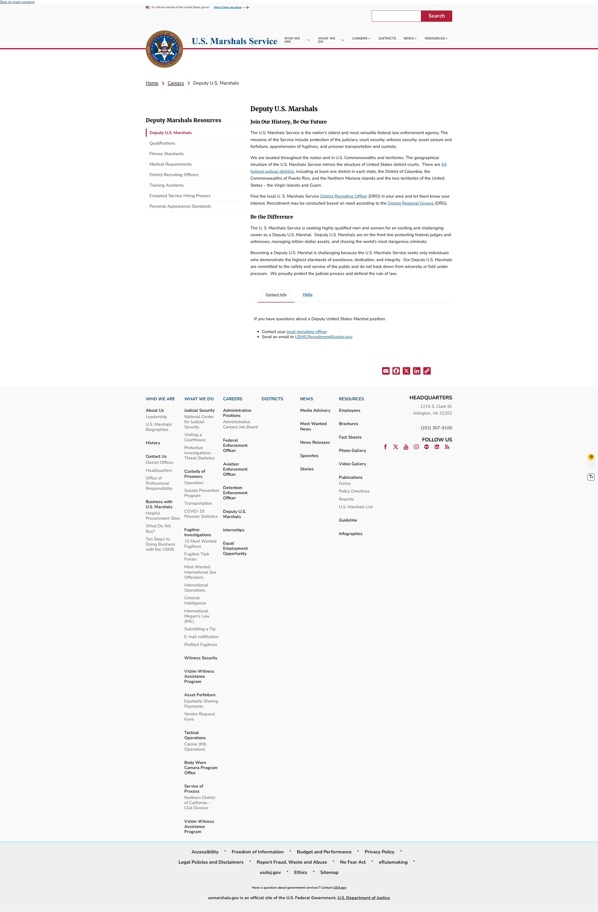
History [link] (153, 443)
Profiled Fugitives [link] (200, 644)
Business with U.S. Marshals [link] (159, 504)
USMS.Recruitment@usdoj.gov (323, 337)
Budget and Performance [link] (324, 851)
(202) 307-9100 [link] (436, 428)
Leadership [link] (156, 416)
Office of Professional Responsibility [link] (159, 483)
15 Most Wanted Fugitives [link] (200, 543)
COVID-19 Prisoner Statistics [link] (201, 513)
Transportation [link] (198, 503)
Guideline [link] (348, 520)
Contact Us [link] (156, 456)
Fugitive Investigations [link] (197, 532)
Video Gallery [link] (352, 464)
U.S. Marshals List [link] (356, 507)
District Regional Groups (411, 203)
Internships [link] (234, 530)
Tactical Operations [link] (195, 735)
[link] (164, 49)
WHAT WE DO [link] (199, 399)
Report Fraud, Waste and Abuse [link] (292, 862)
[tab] (276, 294)
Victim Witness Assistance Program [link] (199, 676)
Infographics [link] (351, 533)
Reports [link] (346, 499)
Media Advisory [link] (315, 410)
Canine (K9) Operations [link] (195, 746)
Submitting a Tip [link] (200, 629)
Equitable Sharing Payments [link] (201, 703)
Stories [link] (307, 469)
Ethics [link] (300, 872)
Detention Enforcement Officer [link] (235, 493)
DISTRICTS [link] (272, 399)
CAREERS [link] (232, 399)
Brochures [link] (348, 423)
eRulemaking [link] (393, 862)
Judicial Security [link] (199, 410)
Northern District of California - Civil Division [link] (199, 803)
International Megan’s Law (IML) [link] (197, 616)
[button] (386, 372)
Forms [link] (345, 483)
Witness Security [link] (200, 658)
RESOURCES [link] (351, 399)
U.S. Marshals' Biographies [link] (159, 426)
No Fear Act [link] (353, 862)
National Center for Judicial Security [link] (199, 422)
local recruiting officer (307, 331)
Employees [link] (349, 410)
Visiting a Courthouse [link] (195, 437)
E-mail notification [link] (201, 636)
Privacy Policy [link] (380, 851)
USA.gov (340, 887)
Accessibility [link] (205, 851)
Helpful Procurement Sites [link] (163, 515)
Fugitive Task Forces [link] (196, 556)
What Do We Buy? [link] (158, 528)
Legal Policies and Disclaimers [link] (211, 862)
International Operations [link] (196, 587)
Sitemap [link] (329, 872)
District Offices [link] (159, 462)
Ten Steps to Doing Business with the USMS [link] (160, 544)
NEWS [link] (306, 399)
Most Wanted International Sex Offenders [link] (200, 572)
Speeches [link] (309, 455)
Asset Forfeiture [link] (200, 695)
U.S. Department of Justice (364, 898)
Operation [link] (193, 483)
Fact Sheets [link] (350, 437)
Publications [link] (351, 477)
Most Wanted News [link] (313, 426)
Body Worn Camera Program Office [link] (201, 767)
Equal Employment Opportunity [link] (235, 548)
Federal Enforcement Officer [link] (235, 445)
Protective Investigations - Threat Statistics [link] (199, 453)
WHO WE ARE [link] (160, 399)
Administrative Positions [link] (237, 412)
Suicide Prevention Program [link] (201, 492)
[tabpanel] (351, 329)
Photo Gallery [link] (352, 450)
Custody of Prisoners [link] (194, 473)
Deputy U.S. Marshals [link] (234, 513)
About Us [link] (155, 410)
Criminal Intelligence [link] (195, 600)
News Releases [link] (315, 442)
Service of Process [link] (193, 788)
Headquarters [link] (159, 470)
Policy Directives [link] (354, 491)
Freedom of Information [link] (258, 851)
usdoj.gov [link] (270, 872)
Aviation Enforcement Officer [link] (235, 469)
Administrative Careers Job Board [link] (240, 424)
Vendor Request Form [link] (199, 716)
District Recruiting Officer (343, 196)
